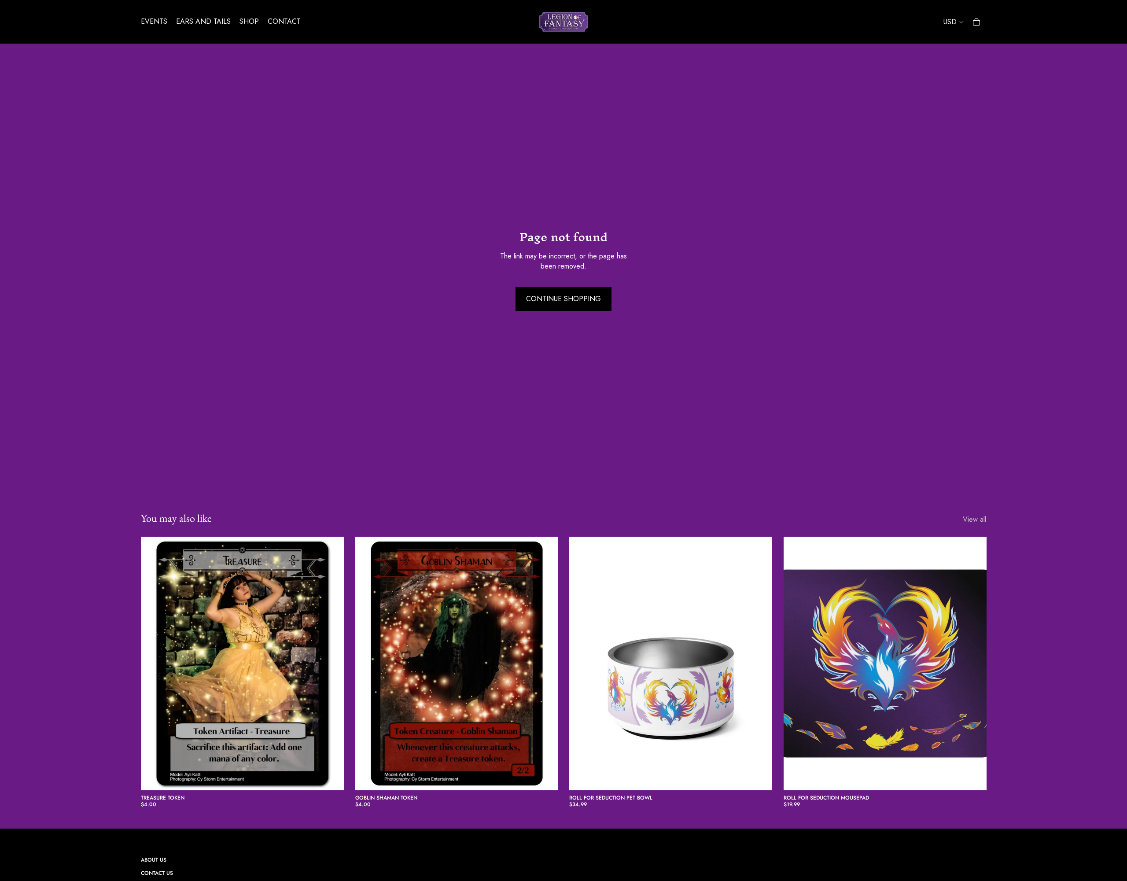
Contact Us (157, 873)
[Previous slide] (582, 663)
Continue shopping (563, 299)
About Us (153, 860)
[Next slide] (759, 663)
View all (974, 519)
